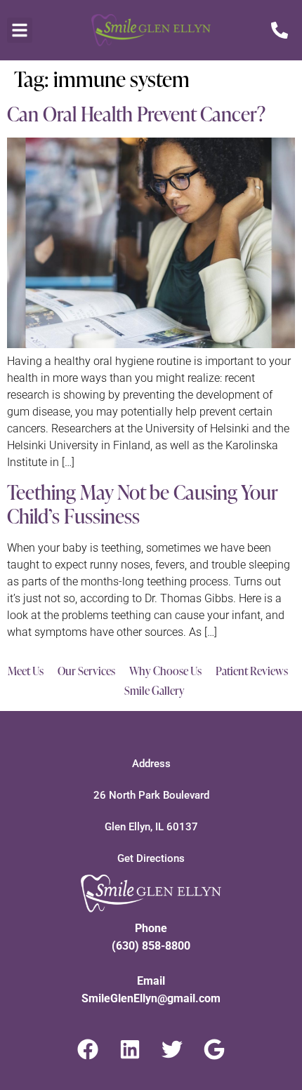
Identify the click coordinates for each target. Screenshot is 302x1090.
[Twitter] (172, 1049)
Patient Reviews (252, 671)
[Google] (214, 1049)
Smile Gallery (154, 690)
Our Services (86, 671)
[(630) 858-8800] (270, 30)
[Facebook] (87, 1049)
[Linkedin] (129, 1049)
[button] (19, 30)
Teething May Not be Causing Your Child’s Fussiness (142, 504)
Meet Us (26, 671)
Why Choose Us (165, 671)
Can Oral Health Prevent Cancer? (136, 113)
